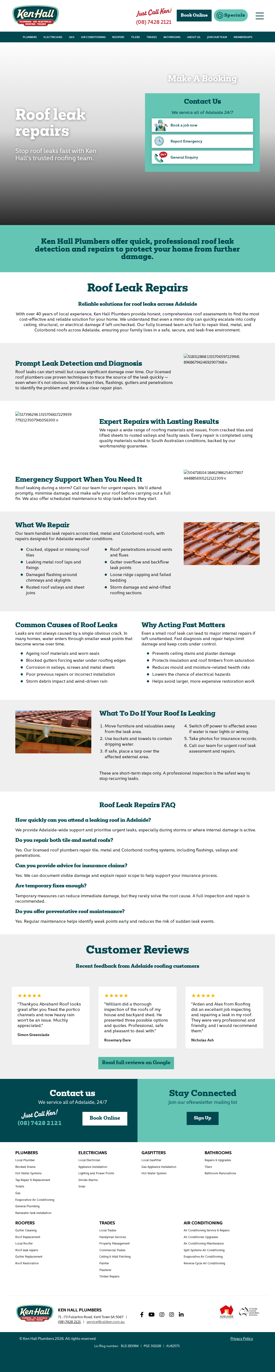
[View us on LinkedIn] (183, 1314)
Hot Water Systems (28, 1173)
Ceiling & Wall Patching (115, 1256)
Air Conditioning (203, 1222)
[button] (231, 15)
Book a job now (184, 125)
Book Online (105, 1118)
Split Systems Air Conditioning (204, 1250)
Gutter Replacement (28, 1256)
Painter (104, 1263)
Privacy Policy (241, 1338)
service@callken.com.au (105, 1321)
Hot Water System (154, 1173)
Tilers (208, 1167)
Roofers (25, 1222)
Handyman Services (112, 1237)
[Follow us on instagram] (164, 1314)
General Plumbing (27, 1206)
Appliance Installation (92, 1167)
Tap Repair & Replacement (32, 1180)
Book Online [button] (194, 15)
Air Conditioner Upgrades (201, 1237)
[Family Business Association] (249, 1315)
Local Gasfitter (151, 1160)
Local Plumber (25, 1160)
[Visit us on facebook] (144, 1314)
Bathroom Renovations (220, 1173)
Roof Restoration (27, 1263)
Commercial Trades (112, 1250)
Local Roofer (24, 1243)
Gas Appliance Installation (159, 1167)
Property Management (114, 1243)
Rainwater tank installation (33, 1213)
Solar (81, 1186)
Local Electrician (89, 1160)
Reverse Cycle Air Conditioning (204, 1263)
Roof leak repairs (26, 1250)
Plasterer (105, 1270)
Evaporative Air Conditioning (34, 1200)
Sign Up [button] (202, 1118)
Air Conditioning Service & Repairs (207, 1230)
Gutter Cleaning (26, 1230)
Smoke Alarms (88, 1180)
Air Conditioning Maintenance (204, 1243)
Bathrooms (218, 1152)
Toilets (19, 1186)
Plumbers (26, 1152)
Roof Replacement (27, 1237)
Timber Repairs (109, 1276)
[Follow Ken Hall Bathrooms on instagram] (173, 1314)
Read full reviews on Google (136, 1063)
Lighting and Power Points (96, 1173)
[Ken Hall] (34, 1312)
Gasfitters (154, 1152)
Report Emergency (186, 141)
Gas (17, 1193)
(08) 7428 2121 (40, 1123)
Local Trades (107, 1230)
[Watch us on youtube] (154, 1314)
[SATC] (226, 1312)
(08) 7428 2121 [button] (153, 21)
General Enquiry (184, 157)
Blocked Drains (25, 1167)
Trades (107, 1222)
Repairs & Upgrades (218, 1160)
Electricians (92, 1152)
